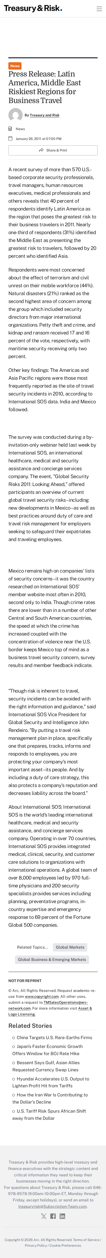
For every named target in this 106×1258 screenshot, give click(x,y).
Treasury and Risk (44, 115)
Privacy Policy (36, 1245)
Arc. (37, 1240)
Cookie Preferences (65, 1245)
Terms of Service (86, 1240)
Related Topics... (32, 947)
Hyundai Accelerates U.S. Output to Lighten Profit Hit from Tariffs (50, 1082)
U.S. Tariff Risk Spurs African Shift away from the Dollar (49, 1114)
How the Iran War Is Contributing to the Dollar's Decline (50, 1098)
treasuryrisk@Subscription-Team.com (52, 1206)
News (14, 66)
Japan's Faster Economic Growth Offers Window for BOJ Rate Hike (47, 1050)
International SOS (27, 453)
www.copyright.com (42, 996)
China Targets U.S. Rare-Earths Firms (54, 1037)
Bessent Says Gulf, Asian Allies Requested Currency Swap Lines (46, 1066)
